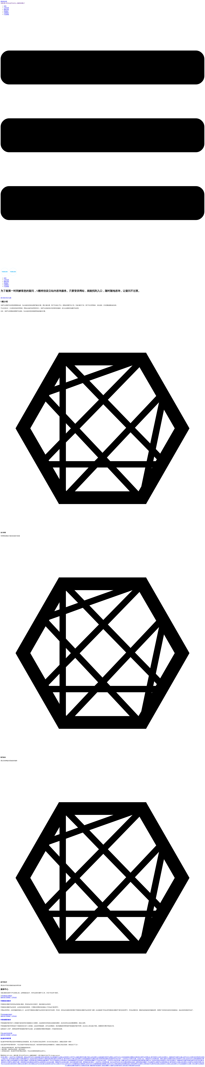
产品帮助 (6, 14)
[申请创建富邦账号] (6, 1014)
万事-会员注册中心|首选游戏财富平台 (82, 1058)
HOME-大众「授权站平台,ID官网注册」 (148, 1058)
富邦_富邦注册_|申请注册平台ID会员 (129, 1065)
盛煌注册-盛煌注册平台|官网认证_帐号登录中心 (58, 1058)
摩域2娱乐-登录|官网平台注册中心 (134, 1063)
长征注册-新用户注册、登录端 (78, 1062)
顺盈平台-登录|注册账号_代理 (23, 1060)
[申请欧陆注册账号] (6, 995)
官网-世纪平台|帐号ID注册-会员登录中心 (155, 1063)
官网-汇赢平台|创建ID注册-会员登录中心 (171, 1058)
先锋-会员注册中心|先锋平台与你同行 (188, 1062)
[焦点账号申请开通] (6, 1033)
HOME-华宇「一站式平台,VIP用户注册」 (125, 1058)
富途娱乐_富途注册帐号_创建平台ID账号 (107, 1065)
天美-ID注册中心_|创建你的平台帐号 (177, 1060)
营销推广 (6, 11)
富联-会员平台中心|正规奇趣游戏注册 (93, 1063)
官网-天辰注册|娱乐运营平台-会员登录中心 (35, 1062)
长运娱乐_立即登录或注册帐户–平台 (140, 1062)
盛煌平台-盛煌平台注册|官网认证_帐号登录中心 (164, 1062)
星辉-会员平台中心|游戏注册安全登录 (114, 1063)
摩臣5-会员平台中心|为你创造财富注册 (121, 1057)
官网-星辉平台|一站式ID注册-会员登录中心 (33, 1058)
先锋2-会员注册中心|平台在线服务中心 (178, 1063)
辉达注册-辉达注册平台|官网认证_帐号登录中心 (145, 1057)
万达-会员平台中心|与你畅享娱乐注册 (72, 1063)
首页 (5, 6)
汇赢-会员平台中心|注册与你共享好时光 (190, 1057)
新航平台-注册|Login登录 (8, 1060)
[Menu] (102, 142)
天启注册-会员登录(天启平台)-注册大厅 (50, 1063)
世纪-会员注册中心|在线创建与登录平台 (99, 1057)
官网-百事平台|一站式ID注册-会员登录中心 (155, 1060)
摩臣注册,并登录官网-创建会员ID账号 (103, 1058)
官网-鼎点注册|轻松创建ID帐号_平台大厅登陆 (44, 1060)
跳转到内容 (4, 1)
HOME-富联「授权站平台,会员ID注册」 (58, 1062)
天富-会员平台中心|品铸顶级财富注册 (193, 1058)
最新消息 (6, 9)
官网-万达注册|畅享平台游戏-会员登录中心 (58, 1057)
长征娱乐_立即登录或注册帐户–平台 (88, 1060)
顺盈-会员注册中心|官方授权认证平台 (28, 1063)
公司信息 (6, 7)
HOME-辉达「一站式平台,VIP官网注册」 (98, 1062)
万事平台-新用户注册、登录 (15, 1062)
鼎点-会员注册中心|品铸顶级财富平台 (67, 1060)
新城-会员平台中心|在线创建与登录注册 (35, 1057)
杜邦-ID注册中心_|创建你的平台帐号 (169, 1057)
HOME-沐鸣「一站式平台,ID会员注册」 (110, 1060)
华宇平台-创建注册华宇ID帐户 (79, 1057)
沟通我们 (6, 12)
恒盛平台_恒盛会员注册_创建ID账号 (86, 1065)
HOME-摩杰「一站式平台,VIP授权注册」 (12, 1057)
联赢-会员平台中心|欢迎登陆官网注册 (132, 1060)
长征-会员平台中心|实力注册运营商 (120, 1062)
